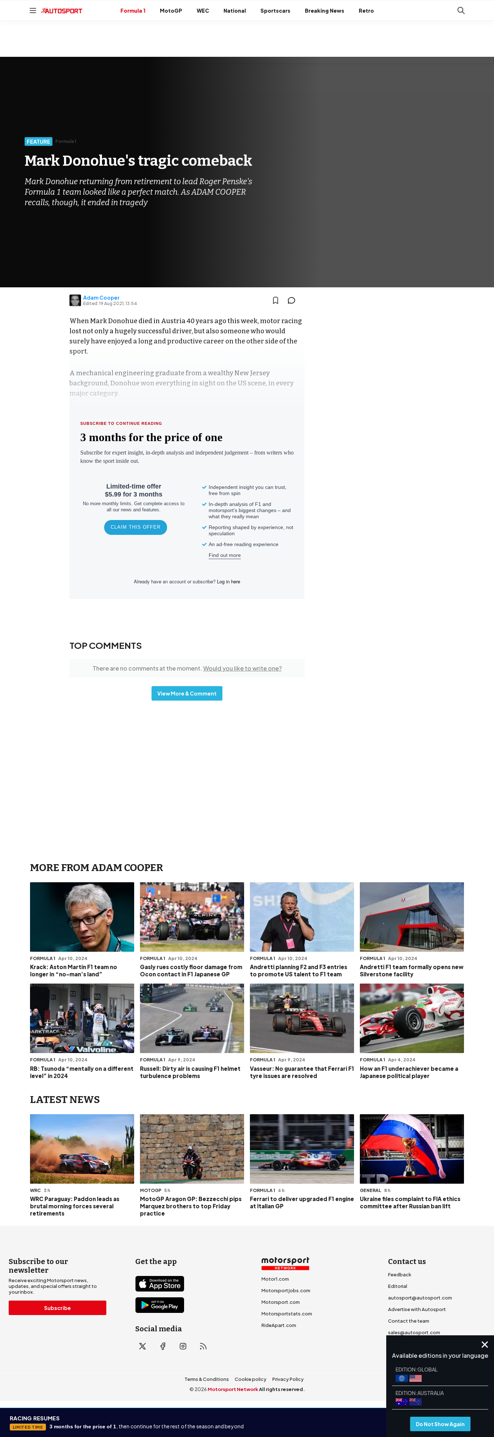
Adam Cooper (101, 297)
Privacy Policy (288, 1379)
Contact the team (408, 1321)
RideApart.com (278, 1325)
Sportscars (275, 10)
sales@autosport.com (414, 1332)
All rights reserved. (282, 1389)
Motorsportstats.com (286, 1313)
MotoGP (171, 10)
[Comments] (294, 300)
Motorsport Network (233, 1389)
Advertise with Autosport (417, 1309)
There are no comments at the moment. (187, 668)
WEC (203, 10)
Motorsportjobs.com (285, 1290)
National (234, 10)
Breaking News (324, 10)
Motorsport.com (280, 1302)
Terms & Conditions (206, 1379)
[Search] (461, 10)
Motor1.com (275, 1279)
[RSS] (203, 1346)
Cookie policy (251, 1379)
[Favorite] (275, 300)
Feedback (399, 1274)
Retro (366, 10)
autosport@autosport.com (420, 1298)
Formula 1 (132, 10)
